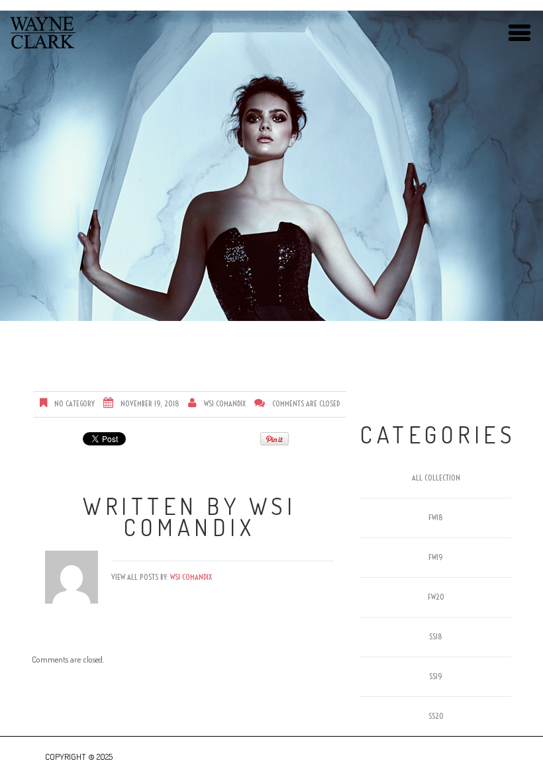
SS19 (435, 676)
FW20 (436, 597)
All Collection (436, 477)
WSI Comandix (225, 403)
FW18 (435, 517)
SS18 (435, 636)
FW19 (435, 557)
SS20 (436, 716)
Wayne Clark (43, 33)
